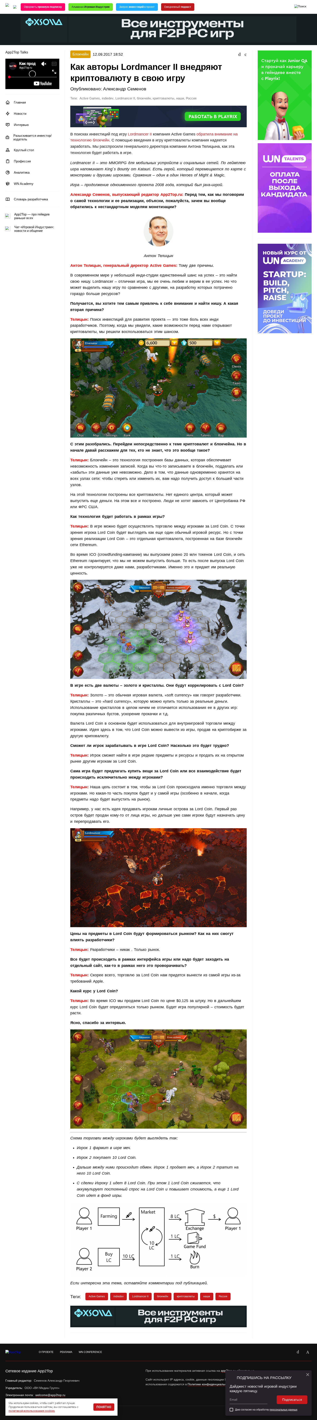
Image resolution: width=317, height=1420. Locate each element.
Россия (191, 98)
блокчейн (144, 98)
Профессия (22, 161)
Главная (20, 102)
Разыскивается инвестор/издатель (32, 137)
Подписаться (292, 1399)
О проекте (46, 1352)
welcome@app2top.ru (50, 1395)
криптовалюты (163, 98)
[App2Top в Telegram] (308, 1352)
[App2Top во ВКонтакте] (298, 1352)
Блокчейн (80, 54)
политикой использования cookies (32, 1410)
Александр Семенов (124, 88)
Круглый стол (24, 150)
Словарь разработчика (31, 199)
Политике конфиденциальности (210, 1384)
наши (180, 98)
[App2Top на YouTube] (288, 1352)
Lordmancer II (125, 98)
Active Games (90, 98)
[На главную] (7, 7)
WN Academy (23, 183)
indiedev (107, 98)
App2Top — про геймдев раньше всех (32, 216)
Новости (20, 113)
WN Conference (90, 1352)
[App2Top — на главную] (17, 1352)
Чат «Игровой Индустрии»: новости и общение (34, 228)
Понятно (103, 1407)
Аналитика (22, 172)
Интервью (21, 125)
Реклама (66, 1352)
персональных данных (283, 1409)
